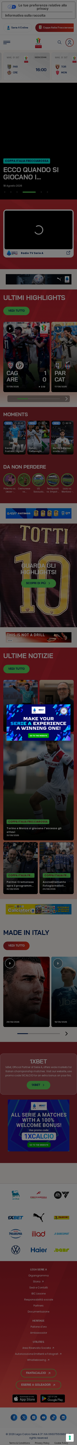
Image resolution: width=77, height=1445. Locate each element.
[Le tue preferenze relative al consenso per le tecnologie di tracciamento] (70, 1438)
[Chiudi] (64, 711)
